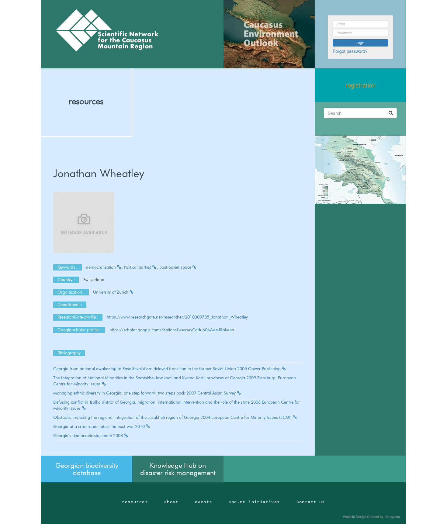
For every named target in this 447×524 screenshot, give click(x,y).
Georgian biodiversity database (86, 469)
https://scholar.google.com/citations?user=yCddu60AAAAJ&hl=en (171, 329)
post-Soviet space (175, 267)
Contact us (310, 502)
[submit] (391, 113)
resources (86, 101)
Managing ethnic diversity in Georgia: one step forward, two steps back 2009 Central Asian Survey (145, 393)
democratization (101, 267)
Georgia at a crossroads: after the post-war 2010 (99, 426)
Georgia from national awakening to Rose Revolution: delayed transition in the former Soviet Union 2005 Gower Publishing (167, 368)
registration (360, 85)
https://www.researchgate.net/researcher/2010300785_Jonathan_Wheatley (177, 317)
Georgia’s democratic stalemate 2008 (88, 435)
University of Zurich (111, 292)
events (203, 502)
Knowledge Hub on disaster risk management (178, 469)
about (171, 502)
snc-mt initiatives (254, 502)
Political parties (138, 267)
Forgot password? (350, 51)
